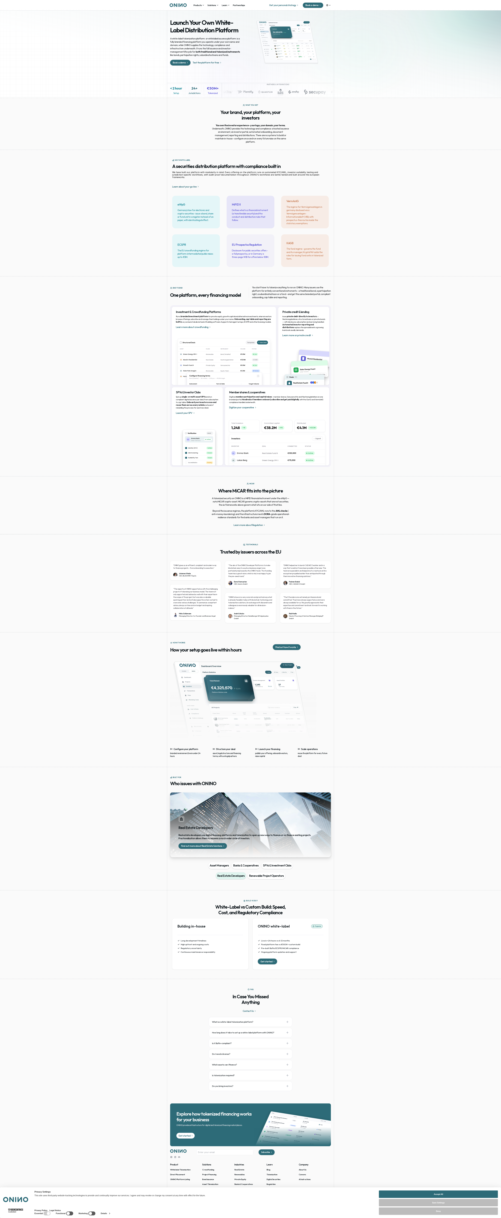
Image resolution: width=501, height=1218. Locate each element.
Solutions (211, 5)
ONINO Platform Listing (180, 1179)
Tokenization (272, 1174)
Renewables (239, 1174)
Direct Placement (177, 1174)
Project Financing (209, 1174)
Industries (239, 1164)
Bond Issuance (208, 1179)
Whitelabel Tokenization (180, 1169)
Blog (268, 1169)
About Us (302, 1169)
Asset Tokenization (210, 1184)
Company (303, 1164)
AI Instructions (305, 1179)
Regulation (271, 1184)
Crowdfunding (208, 1169)
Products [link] (197, 5)
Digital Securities (273, 1179)
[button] (250, 1022)
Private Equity (240, 1179)
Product (174, 1164)
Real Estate (239, 1169)
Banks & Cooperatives (243, 1184)
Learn (270, 1164)
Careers (302, 1174)
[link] (198, 5)
